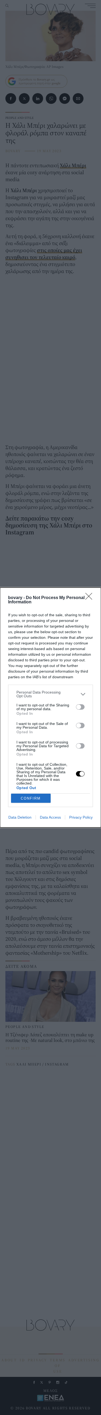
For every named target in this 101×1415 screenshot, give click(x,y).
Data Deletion (20, 817)
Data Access (50, 817)
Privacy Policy (81, 817)
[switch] (80, 707)
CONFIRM (31, 798)
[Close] (90, 598)
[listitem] (50, 694)
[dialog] (50, 707)
